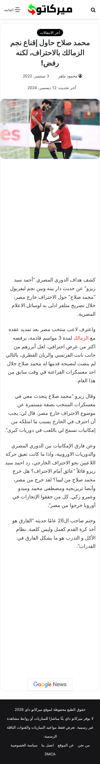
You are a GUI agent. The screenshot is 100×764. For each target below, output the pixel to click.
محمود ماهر (68, 76)
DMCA (50, 754)
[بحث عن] (93, 11)
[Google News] (50, 685)
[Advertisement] (50, 215)
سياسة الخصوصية (24, 745)
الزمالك (81, 338)
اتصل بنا (47, 745)
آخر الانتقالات (50, 32)
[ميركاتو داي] (50, 9)
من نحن (84, 745)
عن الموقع (66, 745)
